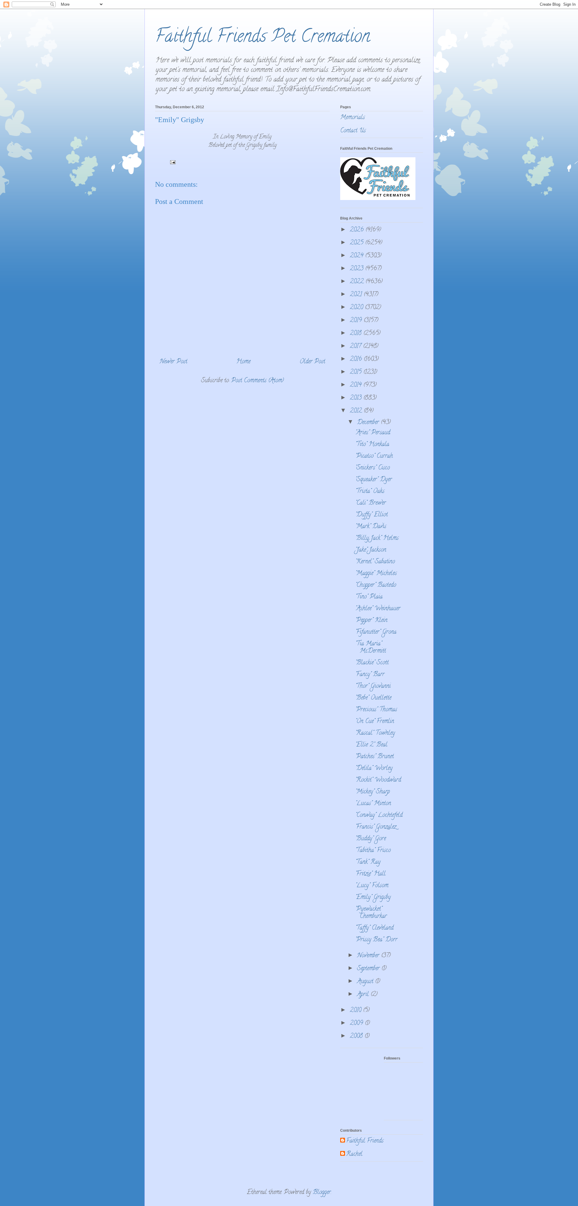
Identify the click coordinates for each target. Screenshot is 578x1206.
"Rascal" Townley (375, 733)
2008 (357, 1036)
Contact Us (353, 131)
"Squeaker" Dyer (373, 480)
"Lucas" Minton (373, 803)
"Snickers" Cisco (372, 468)
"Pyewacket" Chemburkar (371, 913)
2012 (357, 411)
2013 (356, 398)
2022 (357, 282)
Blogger (322, 1192)
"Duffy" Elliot (371, 515)
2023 (357, 269)
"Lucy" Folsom (371, 886)
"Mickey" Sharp (372, 792)
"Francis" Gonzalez (375, 827)
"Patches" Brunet (374, 756)
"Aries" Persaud (372, 433)
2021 (357, 295)
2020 (357, 307)
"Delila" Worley (374, 768)
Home (243, 362)
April (364, 994)
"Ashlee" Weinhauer (377, 609)
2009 (357, 1023)
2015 (356, 372)
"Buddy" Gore (370, 839)
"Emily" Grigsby (373, 897)
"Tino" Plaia (369, 597)
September (369, 969)
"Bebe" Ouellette (373, 698)
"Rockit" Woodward (378, 780)
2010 (356, 1010)
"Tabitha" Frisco (373, 850)
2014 (356, 385)
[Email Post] (172, 163)
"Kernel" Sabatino (375, 562)
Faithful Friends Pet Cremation (262, 38)
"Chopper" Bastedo (375, 585)
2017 (356, 346)
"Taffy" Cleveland (374, 928)
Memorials (352, 117)
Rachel (354, 1154)
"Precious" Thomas (376, 710)
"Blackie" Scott (372, 663)
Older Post (312, 362)
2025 (357, 243)
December (369, 422)
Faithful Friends (365, 1141)
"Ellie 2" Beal (371, 745)
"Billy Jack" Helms (377, 538)
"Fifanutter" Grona (375, 632)
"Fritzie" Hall (370, 874)
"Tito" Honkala (372, 444)
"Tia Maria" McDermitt (370, 647)
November (369, 956)
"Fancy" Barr (369, 674)
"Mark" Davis (370, 526)
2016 (357, 359)
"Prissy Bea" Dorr (376, 940)
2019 (357, 320)
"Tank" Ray (368, 862)
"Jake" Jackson (370, 550)
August (366, 981)
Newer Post (173, 362)
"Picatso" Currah (374, 456)
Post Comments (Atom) (257, 381)
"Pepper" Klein (371, 620)
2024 (357, 256)
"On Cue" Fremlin (374, 721)
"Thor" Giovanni (373, 686)
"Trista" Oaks (369, 491)
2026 (357, 230)
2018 (356, 333)
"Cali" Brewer (370, 503)
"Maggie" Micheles (376, 573)
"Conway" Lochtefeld (378, 815)
